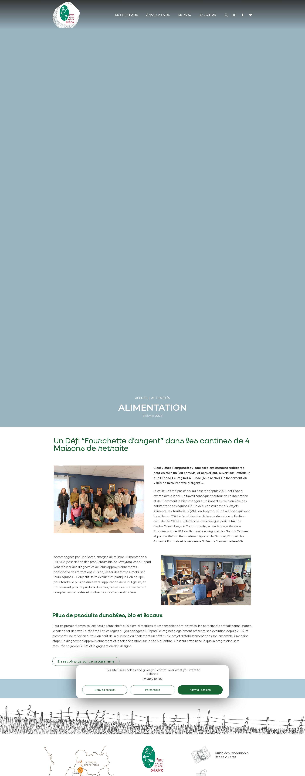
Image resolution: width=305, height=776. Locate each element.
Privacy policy (152, 679)
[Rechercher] (226, 15)
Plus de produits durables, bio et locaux (107, 615)
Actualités (160, 398)
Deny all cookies (105, 689)
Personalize (152, 689)
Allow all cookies (200, 689)
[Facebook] (242, 15)
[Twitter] (250, 15)
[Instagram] (234, 15)
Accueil (141, 398)
